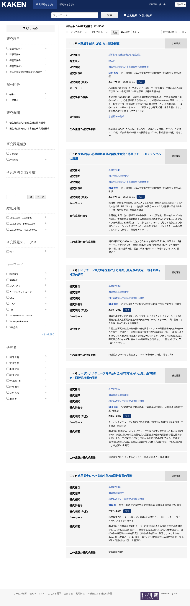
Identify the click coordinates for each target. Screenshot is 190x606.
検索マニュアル (37, 593)
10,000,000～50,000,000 (22, 224)
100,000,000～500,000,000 (23, 230)
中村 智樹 (14, 369)
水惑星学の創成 (116, 116)
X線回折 (13, 280)
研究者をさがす (67, 4)
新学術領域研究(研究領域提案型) (25, 72)
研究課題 (13, 154)
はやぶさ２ (15, 286)
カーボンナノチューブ (20, 292)
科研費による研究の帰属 (99, 593)
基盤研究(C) (15, 48)
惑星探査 (13, 274)
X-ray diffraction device (20, 315)
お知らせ (68, 593)
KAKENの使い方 (157, 4)
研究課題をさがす (45, 4)
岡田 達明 (14, 357)
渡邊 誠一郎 (15, 381)
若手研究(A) (15, 54)
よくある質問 (54, 593)
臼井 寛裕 (14, 393)
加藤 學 (13, 398)
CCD (11, 298)
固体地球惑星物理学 (119, 175)
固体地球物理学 (116, 493)
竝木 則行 (14, 387)
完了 (11, 252)
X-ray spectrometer (19, 321)
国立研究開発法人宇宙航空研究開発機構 (29, 128)
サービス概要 (20, 593)
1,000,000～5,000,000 (20, 218)
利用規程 (80, 593)
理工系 (112, 60)
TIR (11, 309)
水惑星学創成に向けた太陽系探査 (98, 43)
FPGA (12, 304)
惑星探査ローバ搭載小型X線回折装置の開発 (105, 475)
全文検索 (131, 15)
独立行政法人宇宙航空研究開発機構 (27, 122)
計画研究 (13, 160)
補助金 (12, 94)
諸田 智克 (14, 375)
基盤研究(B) (15, 60)
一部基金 (13, 100)
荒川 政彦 (14, 363)
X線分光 (13, 327)
